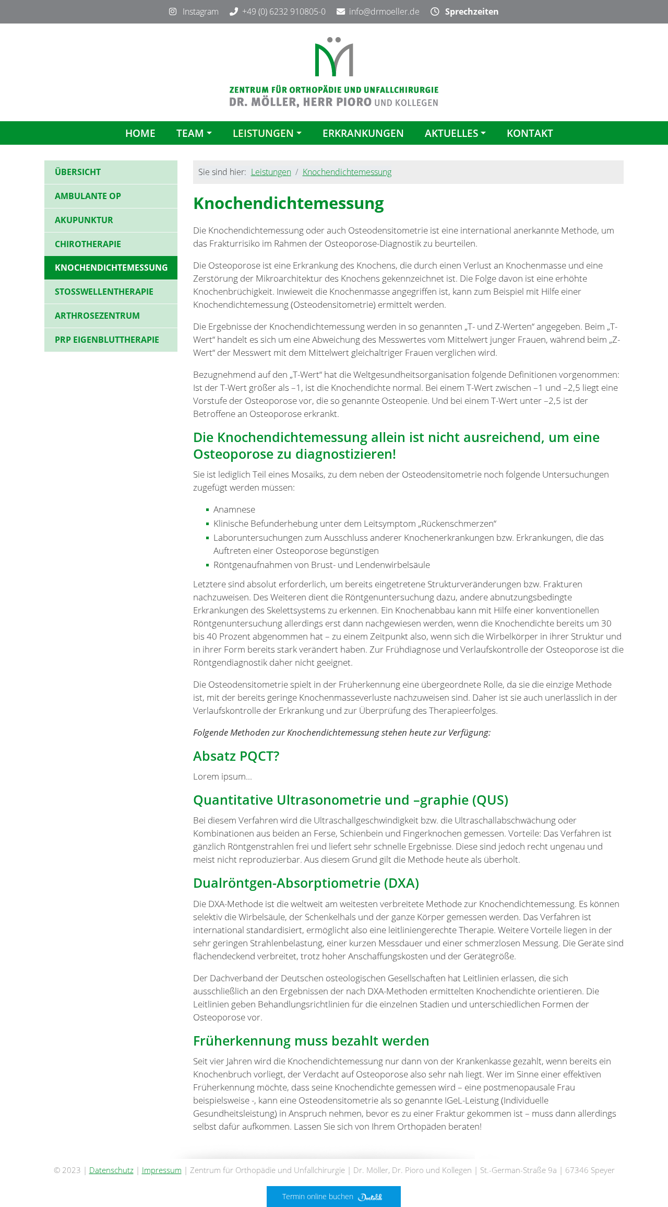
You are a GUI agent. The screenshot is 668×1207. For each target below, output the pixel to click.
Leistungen (271, 172)
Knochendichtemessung (347, 172)
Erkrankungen (363, 133)
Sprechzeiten (469, 11)
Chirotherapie (88, 244)
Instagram (197, 11)
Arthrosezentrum (97, 315)
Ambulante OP (88, 196)
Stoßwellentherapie (104, 291)
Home (140, 133)
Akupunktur (84, 220)
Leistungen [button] (263, 133)
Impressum (162, 1170)
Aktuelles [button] (451, 133)
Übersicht (78, 172)
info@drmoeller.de (384, 11)
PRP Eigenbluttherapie (107, 339)
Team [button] (190, 133)
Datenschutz (111, 1170)
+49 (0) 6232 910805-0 (284, 11)
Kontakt (530, 133)
